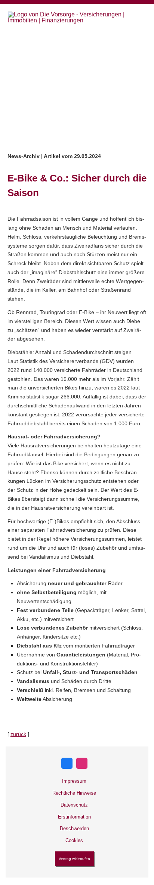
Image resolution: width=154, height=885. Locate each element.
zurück (18, 734)
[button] (77, 137)
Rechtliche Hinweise (74, 793)
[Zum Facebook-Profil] (67, 763)
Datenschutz (74, 805)
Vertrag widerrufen (74, 859)
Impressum (74, 781)
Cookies (74, 840)
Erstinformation (74, 817)
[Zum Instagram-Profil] (81, 763)
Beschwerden (74, 828)
